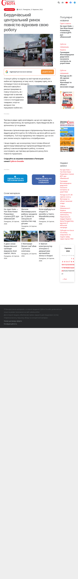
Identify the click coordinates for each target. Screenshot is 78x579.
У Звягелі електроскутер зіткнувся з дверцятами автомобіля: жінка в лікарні (46, 250)
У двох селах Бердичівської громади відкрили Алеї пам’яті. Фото (10, 248)
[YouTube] (66, 2)
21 (70, 268)
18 (64, 268)
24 (62, 271)
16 (73, 265)
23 (73, 268)
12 (66, 265)
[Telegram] (74, 2)
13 (68, 265)
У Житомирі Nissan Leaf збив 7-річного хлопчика (28, 247)
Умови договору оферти (13, 321)
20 (68, 268)
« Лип (65, 279)
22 (72, 268)
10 (62, 265)
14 (70, 265)
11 (64, 265)
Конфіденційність (10, 324)
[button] (59, 2)
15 (72, 265)
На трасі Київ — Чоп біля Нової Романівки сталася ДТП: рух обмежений (11, 214)
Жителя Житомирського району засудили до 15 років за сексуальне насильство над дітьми (29, 216)
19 (66, 268)
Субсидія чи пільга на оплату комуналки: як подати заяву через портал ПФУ (67, 234)
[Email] (62, 2)
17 (62, 268)
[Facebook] (70, 2)
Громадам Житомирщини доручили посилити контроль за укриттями (67, 57)
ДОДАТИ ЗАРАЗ (47, 72)
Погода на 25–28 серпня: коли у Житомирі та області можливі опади (67, 81)
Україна (63, 50)
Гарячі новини (65, 23)
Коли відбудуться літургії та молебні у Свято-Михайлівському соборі (47, 214)
